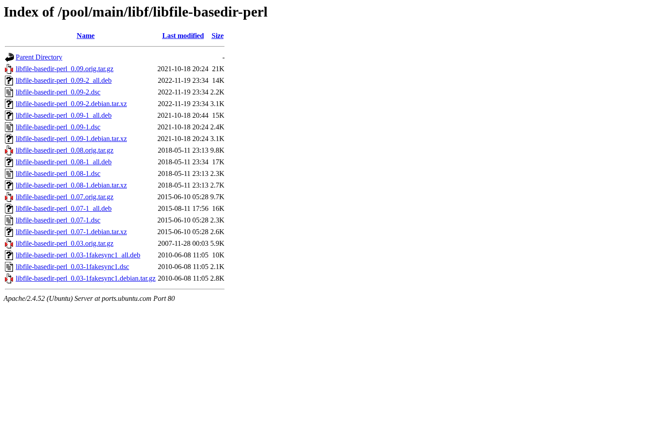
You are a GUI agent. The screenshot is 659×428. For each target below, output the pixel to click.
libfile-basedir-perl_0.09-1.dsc (58, 127)
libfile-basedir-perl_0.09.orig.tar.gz (64, 69)
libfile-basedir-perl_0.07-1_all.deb (64, 208)
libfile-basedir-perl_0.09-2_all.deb (64, 80)
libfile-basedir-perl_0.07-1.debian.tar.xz (71, 231)
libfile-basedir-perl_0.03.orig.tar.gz (64, 243)
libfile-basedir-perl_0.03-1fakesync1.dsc (72, 266)
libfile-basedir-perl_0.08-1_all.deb (64, 162)
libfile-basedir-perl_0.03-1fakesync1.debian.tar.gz (86, 278)
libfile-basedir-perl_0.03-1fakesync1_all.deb (78, 255)
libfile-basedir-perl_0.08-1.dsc (58, 173)
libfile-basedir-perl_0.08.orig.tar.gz (64, 150)
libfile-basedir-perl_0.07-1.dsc (58, 220)
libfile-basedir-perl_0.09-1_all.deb (64, 115)
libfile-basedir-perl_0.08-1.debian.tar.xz (71, 185)
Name (86, 35)
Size (218, 35)
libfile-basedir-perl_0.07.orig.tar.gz (64, 197)
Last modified (183, 35)
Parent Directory (39, 57)
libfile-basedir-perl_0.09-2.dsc (58, 92)
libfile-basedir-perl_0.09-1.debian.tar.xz (71, 138)
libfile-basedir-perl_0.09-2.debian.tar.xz (71, 103)
